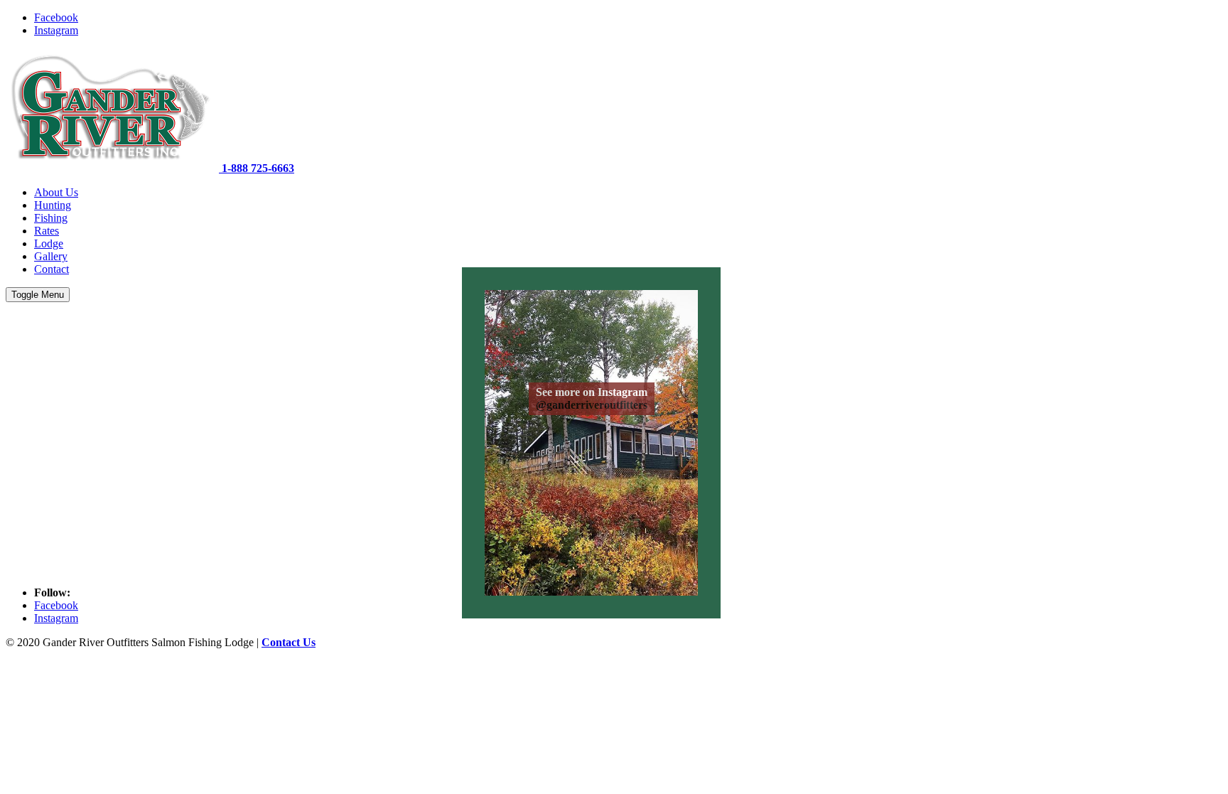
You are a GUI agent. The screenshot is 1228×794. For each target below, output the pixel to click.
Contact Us (289, 642)
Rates (46, 231)
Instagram (56, 30)
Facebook (56, 17)
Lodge (48, 243)
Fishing (51, 218)
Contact (51, 269)
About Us (56, 192)
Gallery (51, 256)
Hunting (52, 205)
